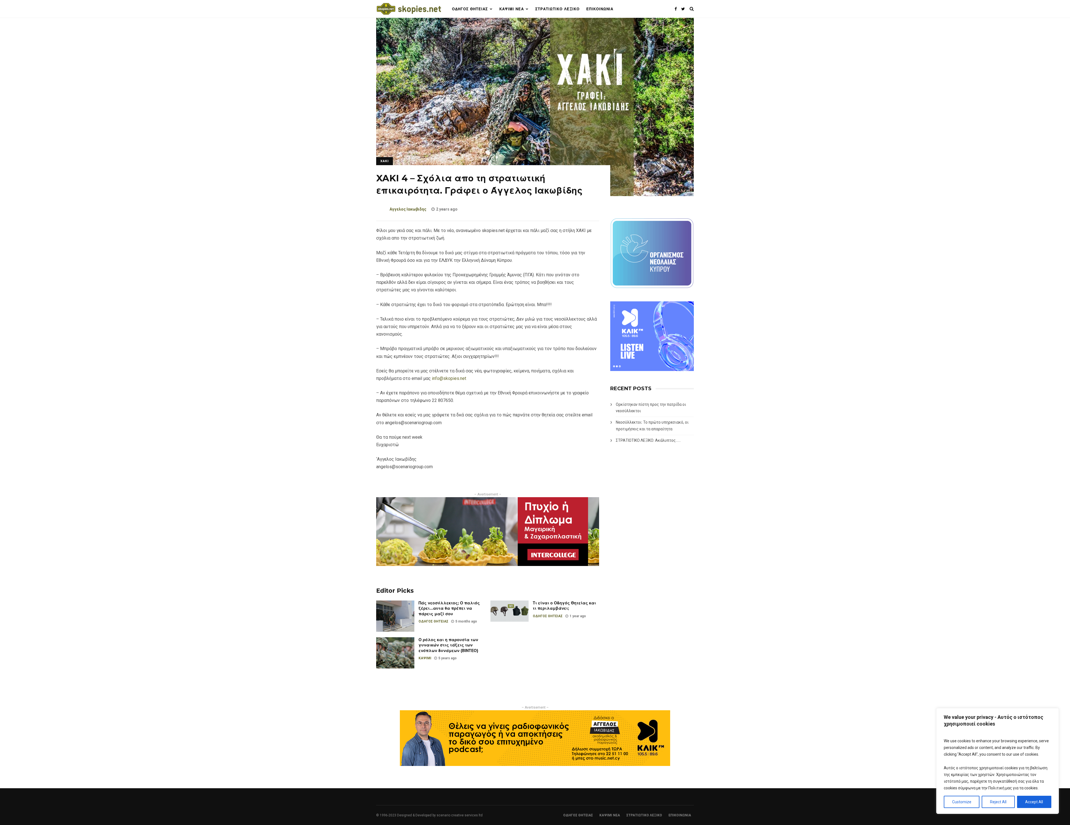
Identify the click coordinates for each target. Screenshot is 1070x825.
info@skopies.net (449, 378)
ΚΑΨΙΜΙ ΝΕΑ (511, 9)
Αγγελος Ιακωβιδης (408, 209)
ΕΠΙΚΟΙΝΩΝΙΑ (599, 9)
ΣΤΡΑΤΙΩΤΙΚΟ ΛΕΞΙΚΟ (557, 9)
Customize (961, 802)
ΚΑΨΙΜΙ (425, 658)
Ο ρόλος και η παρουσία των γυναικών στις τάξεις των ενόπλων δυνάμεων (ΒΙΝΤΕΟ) (448, 645)
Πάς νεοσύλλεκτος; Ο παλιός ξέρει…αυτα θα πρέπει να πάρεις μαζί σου (449, 608)
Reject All (998, 802)
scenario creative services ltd (460, 815)
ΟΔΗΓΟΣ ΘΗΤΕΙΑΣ (470, 9)
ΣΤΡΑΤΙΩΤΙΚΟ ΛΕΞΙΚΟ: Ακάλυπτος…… (648, 440)
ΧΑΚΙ (384, 161)
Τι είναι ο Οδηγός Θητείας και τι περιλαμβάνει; (564, 606)
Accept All (1034, 802)
